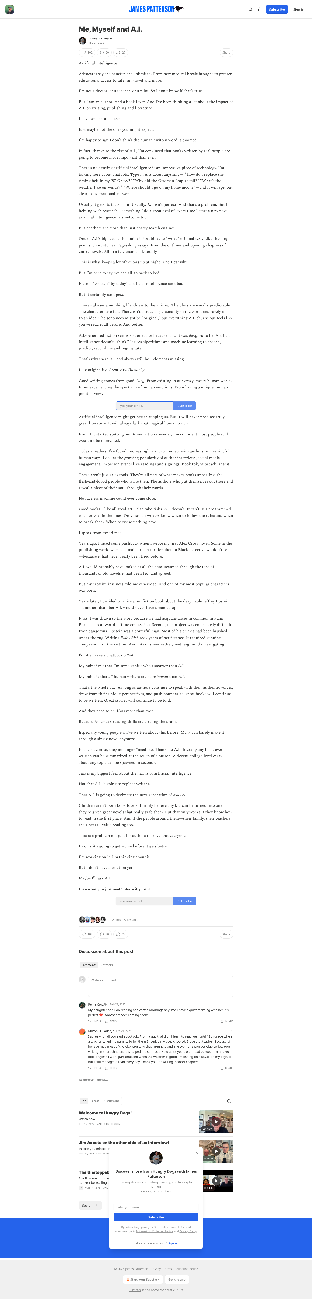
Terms (167, 1269)
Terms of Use (176, 1227)
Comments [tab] (88, 965)
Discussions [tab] (111, 1101)
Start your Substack (144, 1279)
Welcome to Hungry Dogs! (105, 1113)
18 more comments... (93, 1080)
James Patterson (100, 38)
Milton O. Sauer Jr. (101, 1031)
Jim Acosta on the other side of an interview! (124, 1142)
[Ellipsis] (231, 1004)
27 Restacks (130, 920)
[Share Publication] (260, 9)
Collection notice (186, 1269)
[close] (196, 1152)
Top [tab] (83, 1101)
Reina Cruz (96, 1004)
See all (87, 1205)
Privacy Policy (188, 1231)
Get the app (177, 1279)
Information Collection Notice (154, 1231)
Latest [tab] (94, 1101)
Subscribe (277, 9)
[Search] (250, 9)
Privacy (156, 1269)
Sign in (298, 9)
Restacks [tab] (107, 965)
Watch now (87, 1119)
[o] (216, 1122)
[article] (156, 1122)
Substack (135, 1290)
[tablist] (97, 965)
